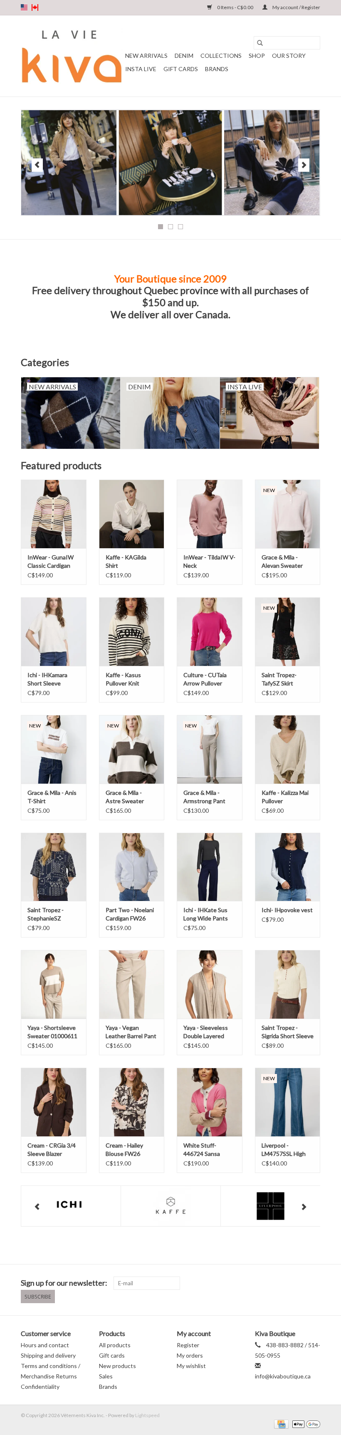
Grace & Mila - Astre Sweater (125, 796)
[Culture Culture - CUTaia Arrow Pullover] (209, 631)
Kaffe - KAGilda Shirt (126, 561)
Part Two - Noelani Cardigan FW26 (130, 914)
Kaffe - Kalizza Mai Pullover (285, 796)
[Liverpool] (270, 1206)
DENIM (184, 55)
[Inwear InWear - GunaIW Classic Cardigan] (53, 514)
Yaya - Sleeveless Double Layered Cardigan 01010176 (209, 1032)
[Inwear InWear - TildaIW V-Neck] (209, 514)
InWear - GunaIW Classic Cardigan (50, 561)
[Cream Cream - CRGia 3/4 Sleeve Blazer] (53, 1102)
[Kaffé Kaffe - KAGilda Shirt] (132, 514)
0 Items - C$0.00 (235, 7)
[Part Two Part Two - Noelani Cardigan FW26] (132, 867)
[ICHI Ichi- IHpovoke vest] (288, 867)
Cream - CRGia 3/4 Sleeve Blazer (51, 1149)
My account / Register (296, 7)
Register (188, 1344)
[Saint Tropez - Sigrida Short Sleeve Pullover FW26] (288, 984)
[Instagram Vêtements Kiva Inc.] (313, 1283)
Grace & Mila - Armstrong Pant (204, 796)
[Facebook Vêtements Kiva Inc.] (299, 1283)
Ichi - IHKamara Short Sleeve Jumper (47, 679)
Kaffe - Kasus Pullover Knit (123, 679)
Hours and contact (45, 1344)
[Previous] (37, 165)
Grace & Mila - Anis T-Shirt (52, 796)
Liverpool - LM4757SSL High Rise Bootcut (284, 1150)
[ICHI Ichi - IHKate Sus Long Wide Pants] (209, 867)
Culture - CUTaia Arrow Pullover (205, 679)
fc (35, 7)
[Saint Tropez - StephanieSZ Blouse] (53, 867)
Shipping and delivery (48, 1355)
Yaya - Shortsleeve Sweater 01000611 (52, 1031)
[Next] (303, 165)
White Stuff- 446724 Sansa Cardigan (201, 1150)
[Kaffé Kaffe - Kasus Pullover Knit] (132, 631)
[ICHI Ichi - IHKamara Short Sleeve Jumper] (53, 631)
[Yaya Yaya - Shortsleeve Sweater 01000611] (53, 984)
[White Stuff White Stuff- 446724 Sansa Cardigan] (209, 1102)
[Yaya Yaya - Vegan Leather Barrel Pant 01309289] (132, 984)
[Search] (260, 42)
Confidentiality (40, 1386)
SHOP (257, 55)
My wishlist (191, 1365)
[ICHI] (71, 1206)
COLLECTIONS (221, 55)
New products (117, 1365)
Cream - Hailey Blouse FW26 (124, 1149)
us (24, 7)
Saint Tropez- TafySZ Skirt (279, 679)
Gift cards (180, 68)
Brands (216, 68)
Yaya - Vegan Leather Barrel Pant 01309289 (131, 1032)
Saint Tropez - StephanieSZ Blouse (45, 914)
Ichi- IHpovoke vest (287, 909)
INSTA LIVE (140, 68)
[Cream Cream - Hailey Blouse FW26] (132, 1102)
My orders (190, 1355)
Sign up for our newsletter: (64, 1283)
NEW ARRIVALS (146, 55)
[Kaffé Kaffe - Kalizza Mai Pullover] (288, 749)
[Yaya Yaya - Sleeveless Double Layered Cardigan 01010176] (209, 984)
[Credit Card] (280, 1423)
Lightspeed (147, 1415)
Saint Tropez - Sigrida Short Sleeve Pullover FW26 (288, 1032)
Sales (106, 1376)
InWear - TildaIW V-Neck (209, 561)
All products (115, 1344)
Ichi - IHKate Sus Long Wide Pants (205, 914)
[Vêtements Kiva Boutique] (72, 56)
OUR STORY (289, 55)
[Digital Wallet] (304, 1423)
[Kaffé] (170, 1206)
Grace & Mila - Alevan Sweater (282, 561)
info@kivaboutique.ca (283, 1376)
